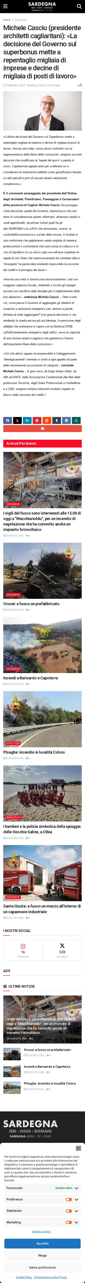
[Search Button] (79, 6)
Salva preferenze (42, 1267)
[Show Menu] (5, 6)
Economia (21, 19)
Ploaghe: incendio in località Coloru (34, 752)
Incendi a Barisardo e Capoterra (30, 678)
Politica (13, 743)
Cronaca (13, 504)
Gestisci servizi (41, 1231)
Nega (42, 1255)
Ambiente (13, 817)
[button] (78, 1148)
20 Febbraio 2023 (14, 85)
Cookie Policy (24, 1277)
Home (6, 19)
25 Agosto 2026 (14, 535)
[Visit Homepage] (42, 6)
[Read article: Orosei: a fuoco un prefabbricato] (42, 571)
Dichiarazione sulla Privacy (50, 1277)
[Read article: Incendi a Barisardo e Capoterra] (42, 645)
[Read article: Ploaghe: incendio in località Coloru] (42, 719)
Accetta (42, 1243)
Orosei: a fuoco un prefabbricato (31, 603)
